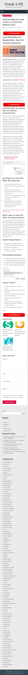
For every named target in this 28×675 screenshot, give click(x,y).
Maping (5, 557)
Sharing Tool (7, 620)
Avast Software (7, 481)
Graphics (6, 538)
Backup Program (8, 483)
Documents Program (9, 508)
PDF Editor (15, 27)
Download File (15, 33)
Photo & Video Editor (9, 599)
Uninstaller (6, 637)
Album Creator (7, 470)
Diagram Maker (7, 504)
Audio (5, 479)
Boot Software (7, 485)
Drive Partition (7, 519)
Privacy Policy (7, 431)
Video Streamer (7, 647)
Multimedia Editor (8, 569)
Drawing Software (8, 517)
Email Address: (6, 381)
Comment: (5, 359)
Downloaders (7, 514)
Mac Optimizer (7, 550)
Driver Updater (7, 523)
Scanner (6, 611)
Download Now (7, 428)
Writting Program (8, 664)
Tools (5, 628)
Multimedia (6, 565)
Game (5, 529)
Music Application (8, 571)
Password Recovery (9, 588)
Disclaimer (6, 424)
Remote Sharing (8, 607)
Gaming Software (8, 533)
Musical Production (8, 574)
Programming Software (9, 603)
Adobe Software (8, 468)
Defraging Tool (7, 495)
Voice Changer (7, 652)
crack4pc (8, 27)
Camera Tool (7, 487)
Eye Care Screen (8, 527)
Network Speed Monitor (10, 576)
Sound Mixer (7, 624)
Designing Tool (7, 500)
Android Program (8, 474)
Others (5, 582)
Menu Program (7, 559)
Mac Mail (6, 548)
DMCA (5, 426)
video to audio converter (10, 649)
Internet (5, 542)
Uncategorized (7, 635)
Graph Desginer (7, 536)
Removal (6, 609)
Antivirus (6, 476)
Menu (2, 11)
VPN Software (7, 654)
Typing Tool (6, 630)
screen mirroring (8, 614)
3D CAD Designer (8, 462)
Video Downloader (8, 641)
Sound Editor (7, 622)
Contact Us (6, 422)
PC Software (7, 595)
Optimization (7, 580)
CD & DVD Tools (8, 489)
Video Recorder (7, 645)
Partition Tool (7, 586)
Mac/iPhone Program (9, 552)
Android (5, 472)
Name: (4, 373)
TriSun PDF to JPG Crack (18, 80)
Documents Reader (8, 510)
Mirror (4, 310)
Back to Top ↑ (20, 673)
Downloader (7, 512)
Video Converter (8, 639)
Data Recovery (7, 493)
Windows (6, 658)
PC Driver (6, 590)
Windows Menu (7, 660)
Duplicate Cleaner (8, 525)
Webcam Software (8, 656)
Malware (6, 555)
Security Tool (7, 618)
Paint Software (7, 584)
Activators (6, 466)
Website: (5, 388)
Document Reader (8, 506)
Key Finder (6, 546)
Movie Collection (8, 561)
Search (4, 411)
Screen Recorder (8, 616)
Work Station (7, 662)
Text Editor (6, 626)
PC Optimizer (7, 592)
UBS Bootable (7, 633)
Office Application (8, 578)
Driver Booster (7, 521)
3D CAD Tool (7, 464)
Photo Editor (7, 601)
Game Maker (7, 531)
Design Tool (6, 498)
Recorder (6, 605)
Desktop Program (8, 502)
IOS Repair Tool (7, 544)
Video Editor (7, 643)
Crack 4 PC (14, 4)
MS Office (6, 563)
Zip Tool (6, 666)
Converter (6, 491)
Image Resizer (7, 540)
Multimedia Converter (9, 567)
